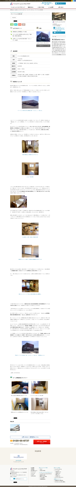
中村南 (59, 51)
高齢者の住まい (31, 7)
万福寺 (63, 50)
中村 (53, 50)
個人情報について (34, 470)
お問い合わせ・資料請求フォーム (42, 442)
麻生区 (58, 44)
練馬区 (59, 39)
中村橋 (54, 45)
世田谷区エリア (58, 471)
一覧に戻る (14, 17)
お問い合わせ (60, 7)
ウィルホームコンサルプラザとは (46, 473)
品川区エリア (58, 475)
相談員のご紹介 (42, 475)
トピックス (33, 473)
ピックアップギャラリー (59, 477)
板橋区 (54, 47)
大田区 (60, 45)
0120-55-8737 (14, 473)
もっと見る (59, 54)
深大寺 (57, 51)
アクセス (32, 474)
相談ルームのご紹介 (43, 476)
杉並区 (60, 48)
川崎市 (55, 44)
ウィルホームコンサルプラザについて (18, 7)
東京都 (54, 39)
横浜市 (58, 47)
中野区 (57, 45)
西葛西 (59, 50)
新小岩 (61, 47)
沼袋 (55, 52)
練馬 (56, 47)
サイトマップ (33, 471)
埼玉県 (55, 42)
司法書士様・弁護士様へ (59, 480)
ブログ (41, 469)
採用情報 (32, 469)
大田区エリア (58, 473)
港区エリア (57, 474)
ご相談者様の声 (42, 479)
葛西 (61, 44)
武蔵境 (55, 51)
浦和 (57, 48)
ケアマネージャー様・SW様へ (60, 481)
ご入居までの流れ (40, 7)
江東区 (61, 50)
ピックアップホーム (58, 469)
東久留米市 (62, 51)
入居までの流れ (42, 470)
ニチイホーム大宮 (13, 431)
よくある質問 (50, 7)
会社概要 (32, 467)
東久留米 (62, 48)
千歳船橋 (56, 50)
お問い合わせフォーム (61, 3)
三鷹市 (53, 48)
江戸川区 (59, 42)
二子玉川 (64, 47)
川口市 (55, 48)
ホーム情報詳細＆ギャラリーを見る (43, 45)
